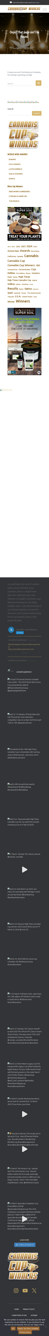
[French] (17, 102)
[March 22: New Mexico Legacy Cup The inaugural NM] (24, 1079)
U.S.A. (18, 296)
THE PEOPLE (14, 201)
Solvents (36, 289)
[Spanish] (37, 102)
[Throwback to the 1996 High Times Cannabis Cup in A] (24, 765)
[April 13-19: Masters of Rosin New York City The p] (24, 730)
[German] (21, 102)
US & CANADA (14, 164)
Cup (33, 269)
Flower (28, 273)
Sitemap (34, 1315)
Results (13, 288)
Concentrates (24, 269)
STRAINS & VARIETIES (18, 196)
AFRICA (12, 179)
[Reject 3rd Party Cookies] (46, 1326)
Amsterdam (13, 251)
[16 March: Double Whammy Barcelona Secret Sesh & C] (24, 1114)
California (12, 256)
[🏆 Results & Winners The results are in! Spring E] (24, 1149)
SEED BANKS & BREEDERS (19, 192)
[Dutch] (9, 102)
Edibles (11, 273)
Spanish (17, 293)
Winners (23, 301)
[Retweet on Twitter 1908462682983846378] (14, 653)
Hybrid (34, 280)
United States (27, 296)
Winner (11, 301)
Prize (31, 284)
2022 (18, 246)
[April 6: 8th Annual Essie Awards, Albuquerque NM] (24, 800)
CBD (38, 265)
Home (16, 1309)
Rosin (21, 289)
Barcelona (35, 251)
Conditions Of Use (19, 1315)
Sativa (28, 288)
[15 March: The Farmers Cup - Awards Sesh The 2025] (24, 1184)
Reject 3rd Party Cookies (28, 1329)
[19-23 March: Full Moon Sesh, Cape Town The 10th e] (24, 1009)
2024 (29, 246)
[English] (13, 102)
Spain (10, 293)
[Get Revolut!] (24, 482)
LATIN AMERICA (15, 169)
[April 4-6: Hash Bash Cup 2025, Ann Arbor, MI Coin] (24, 904)
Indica (11, 283)
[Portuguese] (33, 102)
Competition (13, 269)
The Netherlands (34, 293)
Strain (23, 293)
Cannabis (31, 256)
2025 (35, 247)
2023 (23, 246)
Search (10, 109)
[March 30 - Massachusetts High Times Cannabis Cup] (24, 834)
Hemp (15, 277)
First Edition (20, 273)
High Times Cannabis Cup (19, 280)
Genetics (36, 273)
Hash (10, 277)
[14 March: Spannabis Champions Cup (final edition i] (24, 1219)
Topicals (11, 296)
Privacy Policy (29, 1309)
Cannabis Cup (16, 260)
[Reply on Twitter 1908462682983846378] (10, 653)
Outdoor (25, 284)
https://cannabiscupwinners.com (21, 649)
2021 (13, 246)
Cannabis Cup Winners (21, 265)
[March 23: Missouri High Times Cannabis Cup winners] (24, 939)
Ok (13, 1329)
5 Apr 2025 (32, 640)
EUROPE (12, 159)
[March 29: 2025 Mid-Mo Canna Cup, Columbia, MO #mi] (24, 974)
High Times (24, 277)
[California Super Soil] (24, 341)
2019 (9, 246)
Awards (25, 250)
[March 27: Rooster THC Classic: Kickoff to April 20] (24, 1044)
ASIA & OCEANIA (16, 174)
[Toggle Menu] (45, 9)
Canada (20, 256)
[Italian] (25, 102)
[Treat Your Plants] (24, 224)
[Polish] (29, 102)
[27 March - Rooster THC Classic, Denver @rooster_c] (24, 869)
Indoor (18, 284)
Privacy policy (25, 1332)
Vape (35, 296)
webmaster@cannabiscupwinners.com (26, 2)
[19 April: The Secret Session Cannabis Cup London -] (24, 695)
